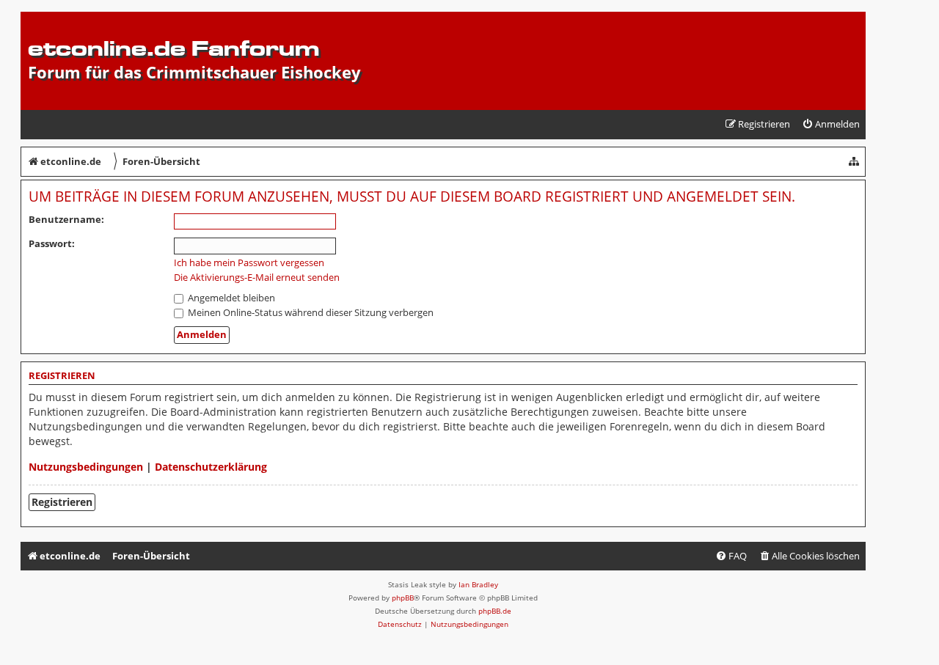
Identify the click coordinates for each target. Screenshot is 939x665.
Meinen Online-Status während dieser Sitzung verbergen (310, 312)
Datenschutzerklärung (211, 467)
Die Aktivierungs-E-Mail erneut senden (257, 277)
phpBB (403, 597)
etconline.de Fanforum (173, 48)
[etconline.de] (36, 19)
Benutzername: (66, 219)
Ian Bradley (478, 584)
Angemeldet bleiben (230, 297)
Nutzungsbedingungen (86, 467)
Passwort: (52, 243)
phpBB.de (494, 611)
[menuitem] (831, 124)
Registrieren (62, 502)
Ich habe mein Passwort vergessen (249, 263)
